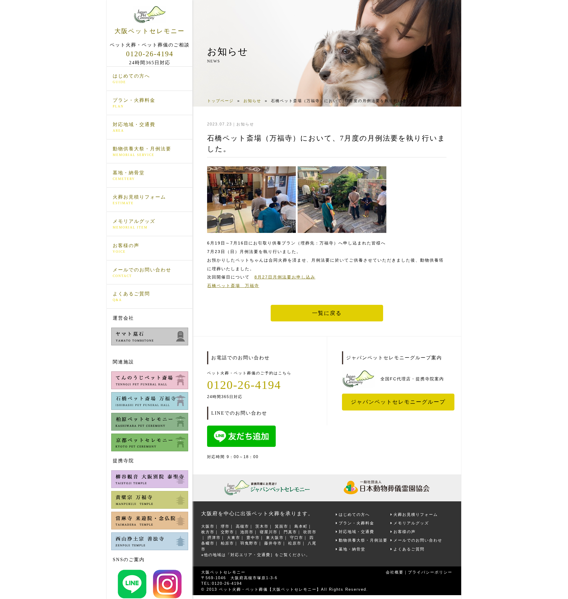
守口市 (296, 537)
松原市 (294, 543)
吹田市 (310, 532)
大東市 (233, 537)
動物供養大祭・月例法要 (142, 151)
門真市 (290, 532)
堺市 (225, 526)
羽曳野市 (249, 543)
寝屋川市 (268, 532)
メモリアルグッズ (134, 224)
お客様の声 (126, 248)
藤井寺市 (273, 543)
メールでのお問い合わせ (142, 272)
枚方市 (207, 532)
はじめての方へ (131, 78)
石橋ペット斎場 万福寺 (233, 285)
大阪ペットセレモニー (149, 31)
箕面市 (281, 526)
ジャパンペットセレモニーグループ (398, 402)
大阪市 (207, 526)
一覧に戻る (327, 313)
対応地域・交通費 (134, 127)
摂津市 (214, 537)
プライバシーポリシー (430, 572)
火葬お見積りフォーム (139, 199)
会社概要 (395, 572)
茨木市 (262, 526)
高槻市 (242, 526)
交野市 (227, 532)
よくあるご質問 (131, 296)
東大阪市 (275, 537)
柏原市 (227, 543)
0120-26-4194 (149, 54)
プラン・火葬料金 (134, 103)
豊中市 (253, 537)
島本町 (301, 526)
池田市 (247, 532)
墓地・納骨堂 (129, 175)
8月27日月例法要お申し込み (284, 277)
